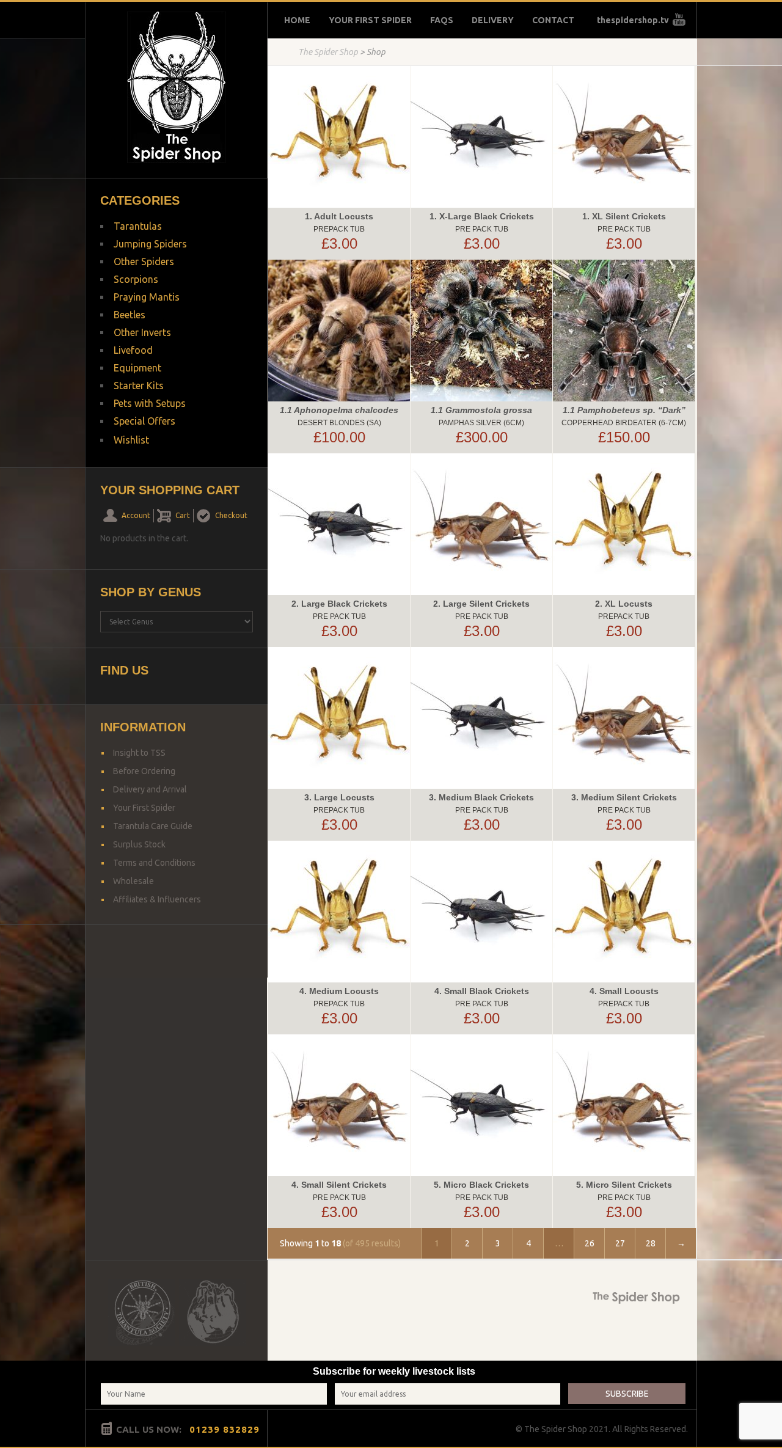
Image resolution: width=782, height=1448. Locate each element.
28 (651, 1243)
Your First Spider (370, 20)
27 (620, 1243)
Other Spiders (144, 261)
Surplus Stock (139, 844)
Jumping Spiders (150, 243)
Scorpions (136, 279)
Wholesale (133, 881)
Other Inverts (142, 332)
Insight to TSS (139, 753)
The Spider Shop (328, 52)
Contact (553, 20)
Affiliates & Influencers (157, 899)
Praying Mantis (147, 296)
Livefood (133, 350)
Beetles (129, 314)
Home (297, 20)
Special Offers (144, 420)
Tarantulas (138, 226)
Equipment (137, 367)
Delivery (493, 20)
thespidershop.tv (633, 20)
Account (136, 515)
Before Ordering (144, 771)
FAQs (441, 20)
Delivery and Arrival (150, 789)
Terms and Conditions (154, 863)
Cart (182, 515)
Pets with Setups (150, 403)
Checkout (231, 515)
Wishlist (131, 439)
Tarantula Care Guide (152, 826)
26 (589, 1243)
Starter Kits (139, 385)
